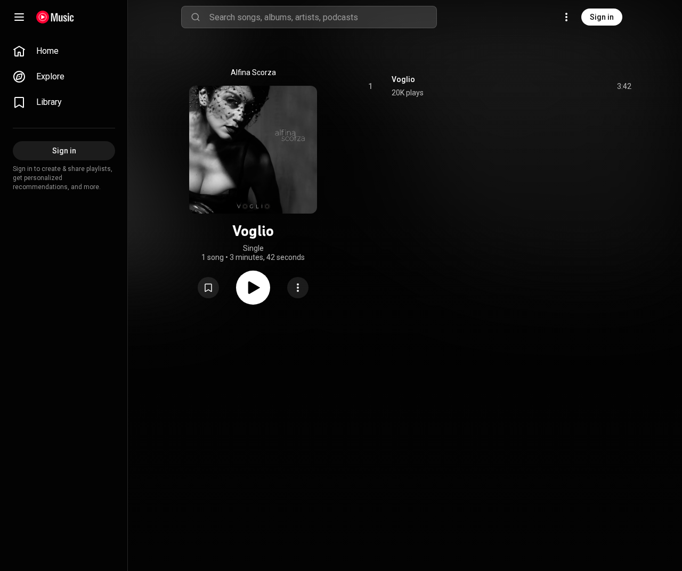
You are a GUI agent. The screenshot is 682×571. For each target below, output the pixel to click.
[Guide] (19, 17)
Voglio (403, 79)
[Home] (55, 17)
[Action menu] (297, 287)
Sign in (602, 17)
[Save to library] (208, 287)
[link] (64, 51)
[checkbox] (624, 86)
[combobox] (322, 17)
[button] (208, 287)
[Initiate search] (195, 17)
